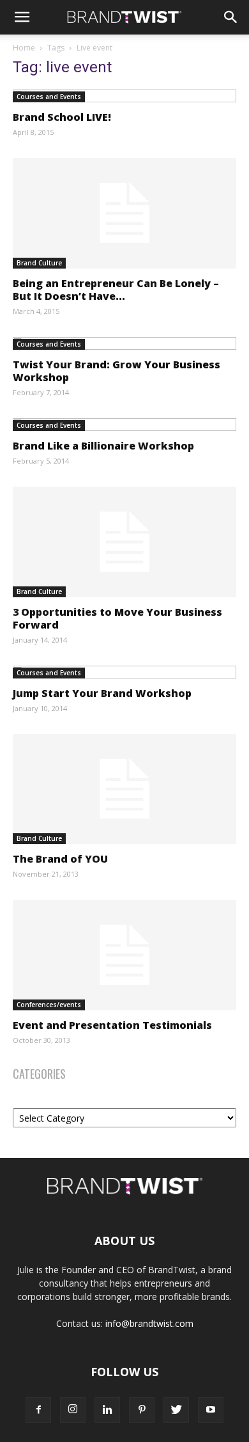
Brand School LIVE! (62, 117)
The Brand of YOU (60, 859)
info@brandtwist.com (149, 1323)
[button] (21, 17)
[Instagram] (73, 1410)
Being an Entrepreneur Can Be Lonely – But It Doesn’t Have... (116, 289)
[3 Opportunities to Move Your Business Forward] (124, 542)
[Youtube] (210, 1410)
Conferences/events (49, 1004)
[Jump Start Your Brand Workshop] (124, 672)
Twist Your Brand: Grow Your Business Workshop (116, 370)
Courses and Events (49, 96)
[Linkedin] (107, 1410)
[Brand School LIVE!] (124, 96)
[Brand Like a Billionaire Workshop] (124, 424)
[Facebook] (38, 1410)
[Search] (231, 17)
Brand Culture (39, 262)
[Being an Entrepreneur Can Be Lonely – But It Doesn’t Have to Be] (124, 213)
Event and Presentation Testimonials (112, 1025)
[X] (176, 1410)
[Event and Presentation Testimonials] (124, 955)
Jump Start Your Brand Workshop (102, 693)
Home (24, 47)
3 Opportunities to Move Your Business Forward (117, 618)
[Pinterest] (142, 1410)
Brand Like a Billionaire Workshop (103, 446)
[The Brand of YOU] (124, 789)
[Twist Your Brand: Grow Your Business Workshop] (124, 343)
